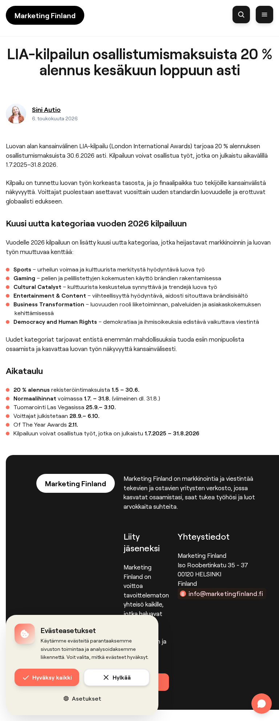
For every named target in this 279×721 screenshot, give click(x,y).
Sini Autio (46, 109)
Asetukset (86, 698)
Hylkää (122, 677)
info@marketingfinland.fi (226, 593)
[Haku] (241, 14)
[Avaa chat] (261, 703)
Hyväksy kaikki (52, 677)
